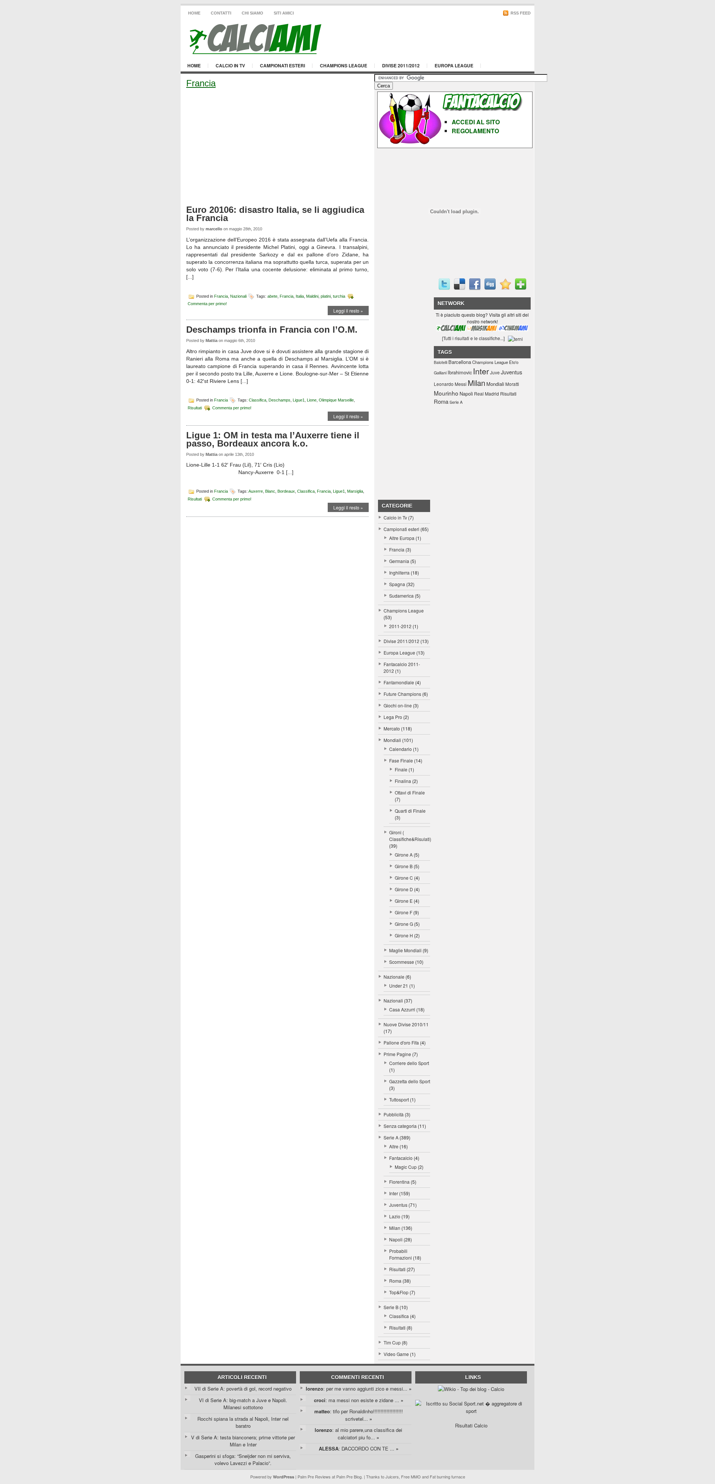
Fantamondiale (399, 682)
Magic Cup (406, 1167)
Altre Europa (401, 538)
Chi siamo (252, 13)
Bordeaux (286, 491)
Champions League (343, 65)
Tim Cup (392, 1342)
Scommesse (401, 962)
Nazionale (394, 976)
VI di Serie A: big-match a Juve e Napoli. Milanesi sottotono (243, 1404)
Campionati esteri (282, 65)
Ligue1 (299, 399)
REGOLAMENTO (475, 131)
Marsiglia (355, 491)
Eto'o (513, 362)
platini (326, 296)
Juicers (392, 1477)
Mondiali (392, 740)
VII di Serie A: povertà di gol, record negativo (243, 1388)
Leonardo (444, 384)
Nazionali (238, 296)
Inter (393, 1193)
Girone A (404, 854)
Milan (394, 1228)
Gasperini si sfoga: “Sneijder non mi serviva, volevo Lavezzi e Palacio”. (243, 1459)
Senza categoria (400, 1126)
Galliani (440, 372)
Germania (399, 561)
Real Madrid (486, 393)
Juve (495, 372)
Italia (300, 296)
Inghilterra (399, 572)
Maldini (312, 296)
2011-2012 (400, 626)
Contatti (221, 13)
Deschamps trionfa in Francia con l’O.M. (272, 329)
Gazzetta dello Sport (409, 1081)
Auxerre (255, 491)
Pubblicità (394, 1114)
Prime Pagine (397, 1054)
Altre (393, 1146)
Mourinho (446, 393)
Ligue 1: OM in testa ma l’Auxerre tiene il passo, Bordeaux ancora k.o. (272, 439)
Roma (395, 1280)
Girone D (404, 889)
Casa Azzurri (402, 1009)
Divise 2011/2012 (401, 65)
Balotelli (440, 362)
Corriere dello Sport (409, 1063)
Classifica (257, 399)
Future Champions (402, 694)
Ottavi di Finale (410, 792)
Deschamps (279, 399)
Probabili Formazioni (400, 1254)
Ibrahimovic (460, 372)
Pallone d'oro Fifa (401, 1042)
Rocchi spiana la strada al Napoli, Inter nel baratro (243, 1422)
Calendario (400, 749)
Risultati (195, 407)
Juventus (398, 1205)
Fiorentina (399, 1181)
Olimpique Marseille (336, 399)
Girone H (404, 935)
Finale (401, 769)
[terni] (515, 338)
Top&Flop (399, 1292)
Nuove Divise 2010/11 (406, 1024)
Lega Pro (393, 717)
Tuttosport (399, 1099)
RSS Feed (520, 13)
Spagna (397, 584)
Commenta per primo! (207, 303)
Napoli (396, 1239)
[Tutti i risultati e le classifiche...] (473, 338)
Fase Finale (401, 760)
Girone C (404, 877)
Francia (221, 296)
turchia (339, 296)
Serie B (391, 1307)
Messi (461, 384)
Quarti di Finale (410, 810)
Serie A (391, 1137)
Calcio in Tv (230, 65)
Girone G (404, 924)
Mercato (392, 728)
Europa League (454, 65)
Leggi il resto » (348, 310)
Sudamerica (401, 595)
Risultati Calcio (471, 1425)
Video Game (396, 1354)
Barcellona (459, 361)
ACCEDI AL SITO (476, 122)
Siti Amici (284, 13)
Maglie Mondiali (405, 950)
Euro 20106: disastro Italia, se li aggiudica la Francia (275, 214)
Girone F (403, 912)
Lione (312, 399)
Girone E (404, 901)
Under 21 (398, 985)
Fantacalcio (401, 1158)
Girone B (404, 866)
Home (194, 13)
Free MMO (411, 1477)
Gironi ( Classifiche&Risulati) (410, 835)
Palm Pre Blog (349, 1477)
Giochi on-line (398, 705)
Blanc (270, 491)
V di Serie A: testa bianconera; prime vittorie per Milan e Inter (243, 1441)
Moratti (512, 384)
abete (272, 296)
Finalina (403, 781)
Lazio (394, 1216)
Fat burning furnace (447, 1477)
